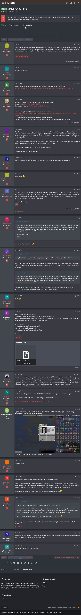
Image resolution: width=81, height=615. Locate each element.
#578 (78, 498)
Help (69, 607)
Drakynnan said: (21, 221)
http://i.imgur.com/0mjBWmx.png (38, 106)
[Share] (75, 44)
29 (21, 39)
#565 (78, 129)
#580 (78, 545)
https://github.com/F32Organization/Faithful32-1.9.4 (32, 401)
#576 (78, 461)
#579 (78, 533)
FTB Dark (4, 607)
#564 (78, 99)
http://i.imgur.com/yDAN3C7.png (30, 104)
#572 (78, 312)
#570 (78, 250)
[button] (3, 3)
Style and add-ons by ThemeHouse (51, 612)
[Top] (76, 607)
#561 (78, 44)
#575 (78, 409)
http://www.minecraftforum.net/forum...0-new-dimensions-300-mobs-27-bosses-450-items (44, 88)
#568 (78, 189)
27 (14, 39)
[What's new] (74, 3)
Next (28, 40)
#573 (78, 374)
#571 (78, 296)
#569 (78, 218)
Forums (44, 586)
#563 (78, 83)
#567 (78, 173)
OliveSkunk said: (21, 254)
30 (24, 39)
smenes (5, 11)
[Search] (78, 3)
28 (17, 39)
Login (2, 598)
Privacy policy (62, 607)
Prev (4, 40)
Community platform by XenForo (20, 612)
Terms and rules (52, 607)
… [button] (11, 39)
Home (44, 582)
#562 (78, 67)
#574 (78, 391)
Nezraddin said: (21, 501)
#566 (78, 157)
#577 (78, 477)
